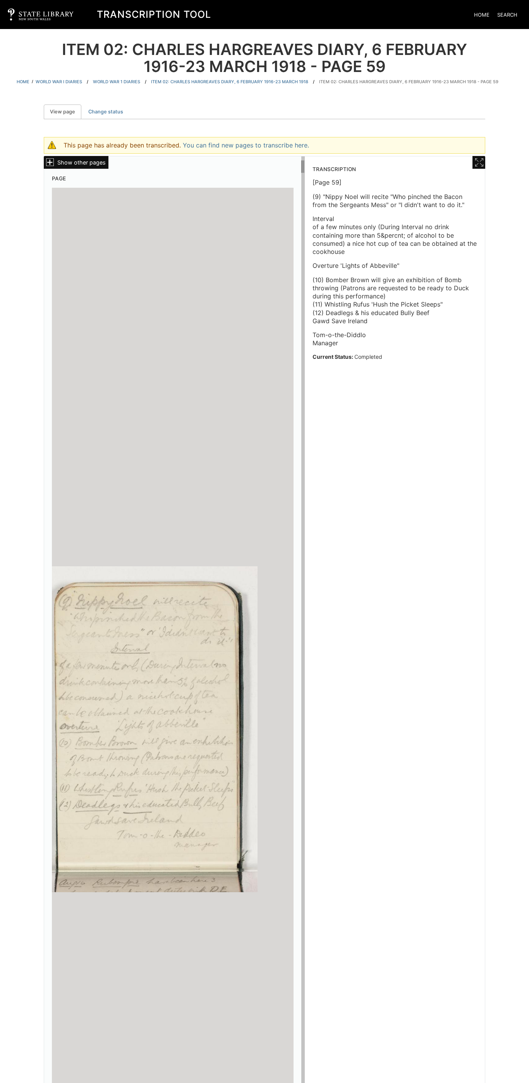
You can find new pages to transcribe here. (246, 145)
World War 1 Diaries (116, 81)
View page (65, 112)
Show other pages (81, 162)
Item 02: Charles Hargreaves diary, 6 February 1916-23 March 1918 (229, 81)
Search (507, 15)
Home (481, 15)
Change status (105, 112)
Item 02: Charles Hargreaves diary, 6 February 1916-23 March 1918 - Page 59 (408, 81)
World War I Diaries (59, 81)
